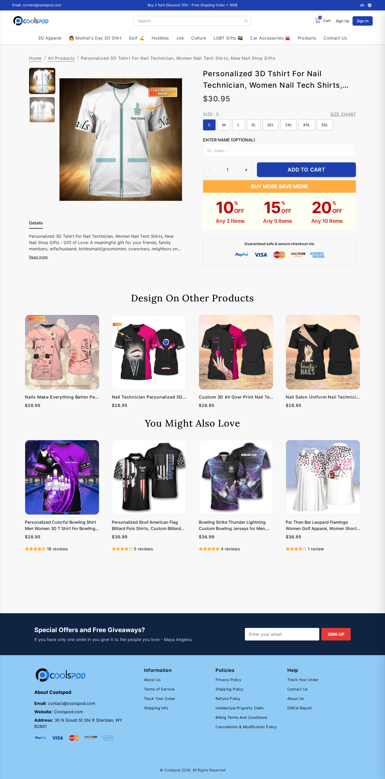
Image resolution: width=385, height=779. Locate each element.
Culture (198, 38)
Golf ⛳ (136, 38)
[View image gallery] (172, 202)
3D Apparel (49, 38)
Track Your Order (159, 698)
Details (36, 222)
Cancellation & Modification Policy (246, 727)
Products (307, 38)
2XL (270, 125)
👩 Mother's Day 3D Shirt (95, 38)
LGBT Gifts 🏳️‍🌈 (228, 38)
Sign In (362, 21)
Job (180, 38)
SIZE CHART (343, 114)
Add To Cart (306, 170)
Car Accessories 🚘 (270, 38)
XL (253, 125)
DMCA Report (299, 708)
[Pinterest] (369, 5)
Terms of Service (159, 689)
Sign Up (342, 21)
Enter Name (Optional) (229, 139)
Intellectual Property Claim (239, 708)
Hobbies (160, 38)
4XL (306, 125)
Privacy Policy (228, 679)
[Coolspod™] (60, 675)
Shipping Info (156, 708)
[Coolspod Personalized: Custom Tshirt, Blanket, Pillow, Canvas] (30, 21)
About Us (152, 679)
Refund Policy (228, 698)
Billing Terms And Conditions (241, 717)
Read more (38, 257)
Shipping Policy (230, 689)
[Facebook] (362, 5)
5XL (324, 125)
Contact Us (335, 38)
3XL (288, 125)
